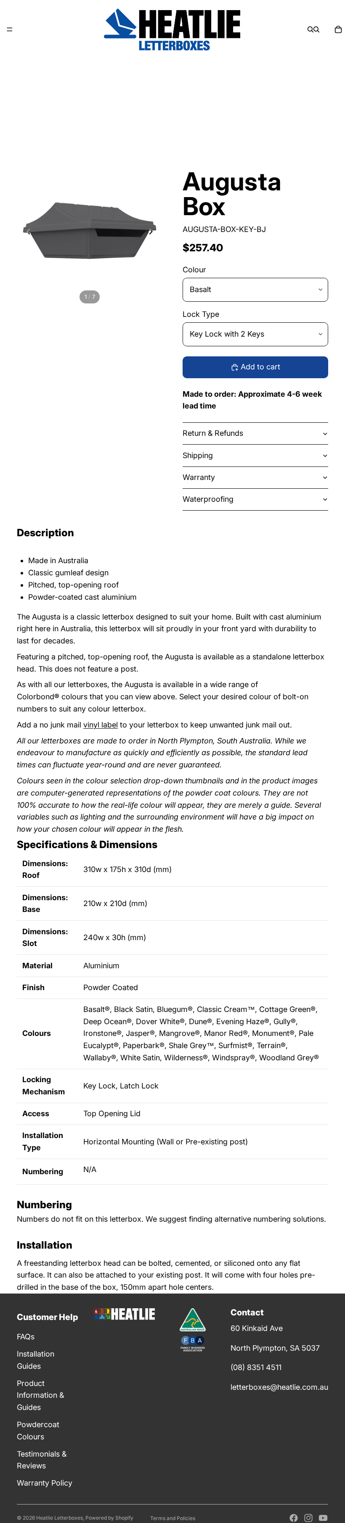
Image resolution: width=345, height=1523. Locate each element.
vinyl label (100, 724)
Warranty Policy (44, 1482)
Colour (194, 269)
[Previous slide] (26, 233)
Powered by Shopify (109, 1518)
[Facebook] (294, 1518)
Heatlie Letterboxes (59, 1518)
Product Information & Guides (40, 1395)
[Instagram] (308, 1518)
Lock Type (201, 314)
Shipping (198, 455)
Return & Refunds (213, 433)
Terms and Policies (172, 1518)
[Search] (310, 29)
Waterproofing (208, 499)
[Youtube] (323, 1518)
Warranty (199, 477)
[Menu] (9, 29)
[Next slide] (153, 233)
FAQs (25, 1336)
